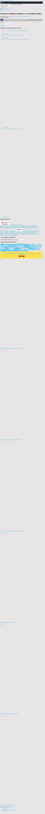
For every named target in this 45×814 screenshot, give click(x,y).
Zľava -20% (14, 247)
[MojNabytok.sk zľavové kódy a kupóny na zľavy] (24, 232)
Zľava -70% (3, 251)
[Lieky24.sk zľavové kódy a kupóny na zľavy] (3, 227)
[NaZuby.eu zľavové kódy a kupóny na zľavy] (35, 226)
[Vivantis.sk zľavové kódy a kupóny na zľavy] (9, 230)
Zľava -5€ (15, 246)
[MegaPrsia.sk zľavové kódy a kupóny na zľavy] (28, 227)
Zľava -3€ (2, 246)
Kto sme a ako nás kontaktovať (8, 809)
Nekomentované (27, 16)
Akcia (2, 245)
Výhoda (19, 245)
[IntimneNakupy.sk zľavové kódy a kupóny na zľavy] (10, 227)
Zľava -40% (7, 249)
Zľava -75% (10, 250)
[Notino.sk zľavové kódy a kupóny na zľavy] (15, 224)
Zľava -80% (16, 250)
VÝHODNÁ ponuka (11, 245)
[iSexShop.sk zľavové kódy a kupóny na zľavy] (10, 226)
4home (1, 9)
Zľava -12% (40, 246)
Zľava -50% (17, 249)
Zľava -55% (26, 249)
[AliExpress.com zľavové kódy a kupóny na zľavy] (21, 231)
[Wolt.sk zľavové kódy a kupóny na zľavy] (35, 225)
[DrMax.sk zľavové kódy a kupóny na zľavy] (23, 225)
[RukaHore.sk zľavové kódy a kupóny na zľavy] (14, 231)
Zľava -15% (6, 247)
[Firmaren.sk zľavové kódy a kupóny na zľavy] (25, 230)
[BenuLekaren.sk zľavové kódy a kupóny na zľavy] (29, 225)
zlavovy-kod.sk (10, 806)
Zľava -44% (12, 249)
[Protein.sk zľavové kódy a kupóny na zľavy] (8, 232)
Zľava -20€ (17, 247)
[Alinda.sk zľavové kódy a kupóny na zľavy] (36, 231)
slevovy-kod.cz (5, 810)
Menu (3, 2)
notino (4, 9)
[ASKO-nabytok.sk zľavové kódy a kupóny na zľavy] (10, 225)
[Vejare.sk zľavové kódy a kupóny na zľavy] (14, 230)
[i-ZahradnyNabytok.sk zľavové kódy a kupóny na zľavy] (11, 233)
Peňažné (17, 16)
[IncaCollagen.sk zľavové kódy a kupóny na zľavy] (37, 233)
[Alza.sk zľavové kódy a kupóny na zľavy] (11, 224)
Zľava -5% (10, 246)
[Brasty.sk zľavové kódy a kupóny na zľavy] (19, 230)
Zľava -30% (29, 247)
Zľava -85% (21, 250)
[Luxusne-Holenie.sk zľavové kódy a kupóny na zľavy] (32, 232)
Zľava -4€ (6, 246)
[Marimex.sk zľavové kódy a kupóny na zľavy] (25, 233)
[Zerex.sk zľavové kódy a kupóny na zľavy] (25, 226)
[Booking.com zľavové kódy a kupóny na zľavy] (3, 230)
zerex (7, 9)
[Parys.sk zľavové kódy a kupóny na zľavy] (19, 232)
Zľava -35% (2, 249)
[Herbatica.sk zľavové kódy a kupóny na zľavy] (3, 234)
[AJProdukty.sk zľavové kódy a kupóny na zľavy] (9, 234)
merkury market (6, 8)
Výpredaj (25, 245)
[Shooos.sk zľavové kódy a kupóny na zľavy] (31, 231)
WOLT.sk (21, 16)
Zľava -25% (25, 247)
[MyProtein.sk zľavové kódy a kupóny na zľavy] (13, 232)
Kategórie (4, 808)
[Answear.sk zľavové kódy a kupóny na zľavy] (20, 224)
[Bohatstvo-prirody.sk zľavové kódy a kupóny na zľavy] (35, 227)
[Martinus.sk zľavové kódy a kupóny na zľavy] (19, 226)
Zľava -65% (38, 249)
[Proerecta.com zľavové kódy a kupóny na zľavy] (3, 231)
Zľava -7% (19, 246)
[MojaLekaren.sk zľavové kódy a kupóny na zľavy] (37, 230)
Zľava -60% (32, 249)
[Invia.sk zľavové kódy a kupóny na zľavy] (15, 226)
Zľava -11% (36, 246)
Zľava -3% (40, 244)
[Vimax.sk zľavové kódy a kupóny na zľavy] (9, 231)
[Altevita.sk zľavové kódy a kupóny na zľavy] (2, 232)
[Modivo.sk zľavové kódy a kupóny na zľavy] (15, 234)
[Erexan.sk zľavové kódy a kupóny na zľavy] (16, 227)
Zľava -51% (22, 249)
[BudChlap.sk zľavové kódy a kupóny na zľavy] (21, 227)
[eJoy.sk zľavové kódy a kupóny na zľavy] (26, 231)
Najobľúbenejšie (12, 16)
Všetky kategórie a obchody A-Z (6, 239)
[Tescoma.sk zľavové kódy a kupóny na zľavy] (30, 230)
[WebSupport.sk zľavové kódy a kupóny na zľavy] (3, 226)
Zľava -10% (27, 246)
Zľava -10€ (33, 246)
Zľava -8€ (22, 246)
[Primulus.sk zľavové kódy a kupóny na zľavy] (30, 233)
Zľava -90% (25, 250)
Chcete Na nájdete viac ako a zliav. (21, 254)
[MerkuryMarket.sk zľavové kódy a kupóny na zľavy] (4, 224)
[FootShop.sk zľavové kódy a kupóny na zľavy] (30, 226)
